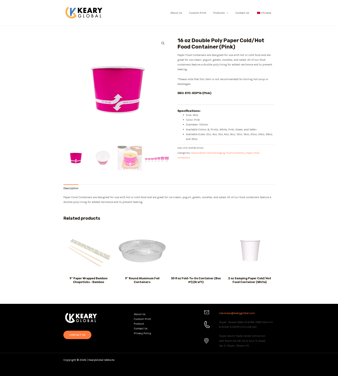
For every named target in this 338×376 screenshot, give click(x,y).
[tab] (70, 188)
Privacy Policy (142, 333)
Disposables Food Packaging (208, 152)
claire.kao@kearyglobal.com (237, 313)
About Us (176, 12)
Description (70, 188)
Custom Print (197, 12)
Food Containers (235, 152)
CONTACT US (77, 334)
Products (219, 12)
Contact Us (242, 12)
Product (139, 323)
